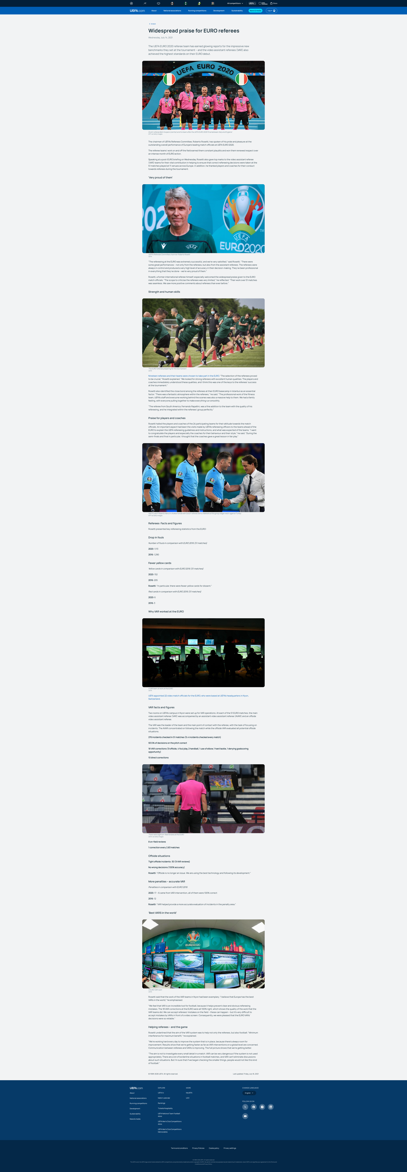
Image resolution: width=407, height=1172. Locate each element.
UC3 (187, 1098)
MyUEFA (189, 1093)
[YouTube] (245, 1118)
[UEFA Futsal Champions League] (145, 3)
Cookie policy (214, 1148)
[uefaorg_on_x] (245, 1109)
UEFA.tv (161, 1093)
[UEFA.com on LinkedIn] (271, 1109)
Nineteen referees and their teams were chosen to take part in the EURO (183, 375)
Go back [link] (153, 24)
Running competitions (138, 1103)
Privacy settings (230, 1148)
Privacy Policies (198, 1148)
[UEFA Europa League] (172, 3)
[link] (154, 11)
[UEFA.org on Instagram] (262, 1109)
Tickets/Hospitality (165, 1108)
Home (137, 10)
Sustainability (135, 1114)
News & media (135, 1119)
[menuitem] (155, 11)
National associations (138, 1098)
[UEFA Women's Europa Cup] (199, 3)
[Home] (136, 1088)
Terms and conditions (179, 1148)
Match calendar (164, 1098)
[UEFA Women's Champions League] (158, 3)
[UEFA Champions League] (131, 3)
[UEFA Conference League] (185, 3)
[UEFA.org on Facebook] (254, 1109)
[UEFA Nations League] (213, 3)
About (132, 1093)
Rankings (161, 1103)
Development (135, 1108)
